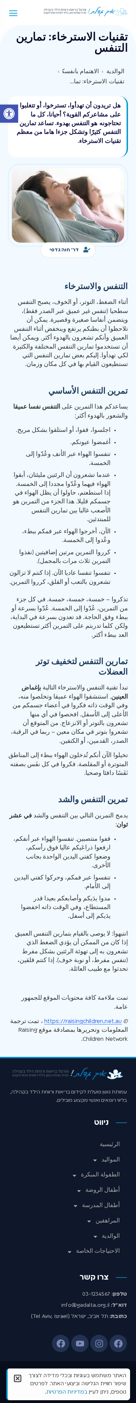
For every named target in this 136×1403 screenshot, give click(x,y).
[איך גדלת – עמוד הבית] (85, 12)
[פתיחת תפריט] (13, 13)
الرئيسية (110, 1145)
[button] (9, 114)
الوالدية (111, 1236)
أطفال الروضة (102, 1190)
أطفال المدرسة (101, 1206)
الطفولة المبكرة (100, 1175)
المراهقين (108, 1221)
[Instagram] (99, 1343)
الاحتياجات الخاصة (98, 1251)
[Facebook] (118, 1343)
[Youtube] (80, 1343)
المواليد (110, 1160)
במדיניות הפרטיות (66, 1392)
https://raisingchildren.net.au (83, 1022)
